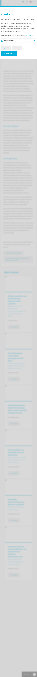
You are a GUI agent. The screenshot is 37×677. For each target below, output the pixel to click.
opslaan (6, 48)
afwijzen (16, 48)
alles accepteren (9, 53)
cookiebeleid (30, 35)
